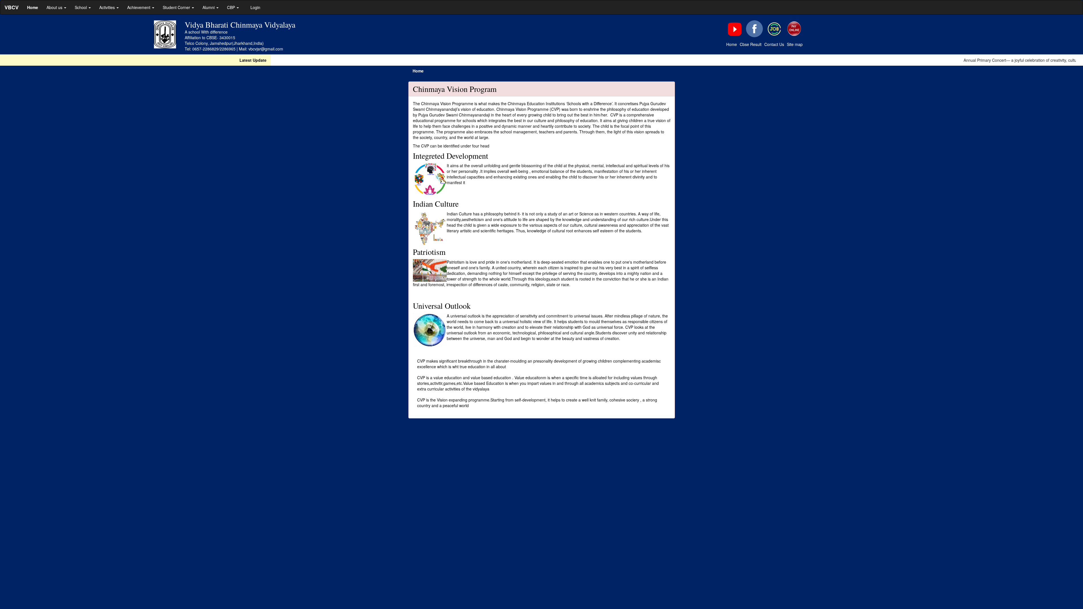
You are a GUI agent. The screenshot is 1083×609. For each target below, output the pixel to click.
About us (55, 7)
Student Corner (177, 7)
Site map (795, 44)
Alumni (209, 7)
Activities (107, 7)
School (81, 7)
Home (731, 44)
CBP (231, 7)
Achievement (139, 7)
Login (255, 7)
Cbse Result (750, 44)
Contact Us (774, 44)
